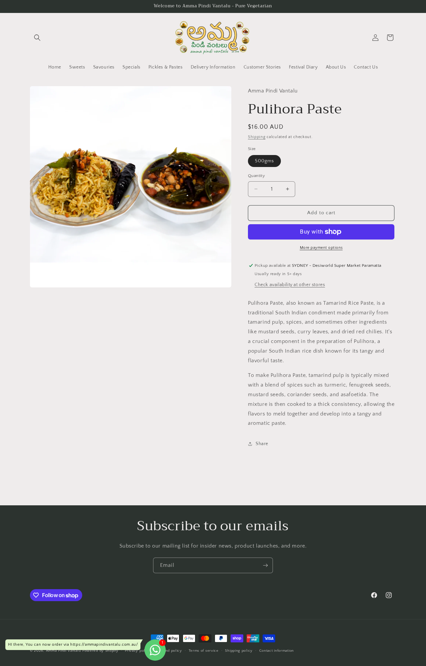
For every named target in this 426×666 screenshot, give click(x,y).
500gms (264, 161)
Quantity (256, 175)
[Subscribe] (265, 565)
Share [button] (262, 443)
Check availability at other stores (290, 284)
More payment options (321, 248)
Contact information (276, 651)
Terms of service (204, 651)
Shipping (257, 137)
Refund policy (169, 651)
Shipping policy (239, 651)
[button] (37, 37)
